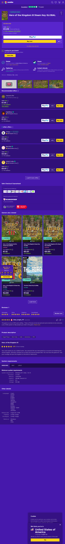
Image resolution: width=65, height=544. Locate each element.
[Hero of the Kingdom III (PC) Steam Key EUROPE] (12, 226)
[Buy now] (32, 37)
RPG (34, 337)
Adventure (27, 337)
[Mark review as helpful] (57, 320)
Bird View (15, 337)
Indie (21, 337)
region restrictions (13, 64)
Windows (13, 419)
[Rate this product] (7, 347)
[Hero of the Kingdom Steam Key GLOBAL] (32, 226)
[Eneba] (9, 2)
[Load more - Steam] (34, 62)
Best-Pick (8, 146)
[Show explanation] (17, 114)
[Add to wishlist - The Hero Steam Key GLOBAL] (39, 259)
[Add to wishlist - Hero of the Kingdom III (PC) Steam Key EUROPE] (19, 218)
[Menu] (2, 2)
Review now (58, 313)
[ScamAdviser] (10, 199)
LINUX (20, 365)
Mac (12, 420)
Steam (49, 63)
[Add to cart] (59, 41)
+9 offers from (33, 46)
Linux (12, 422)
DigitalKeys (9, 112)
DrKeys (8, 131)
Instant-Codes (10, 161)
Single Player (6, 337)
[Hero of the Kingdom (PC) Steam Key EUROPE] (53, 226)
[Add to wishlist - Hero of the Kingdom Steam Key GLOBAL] (39, 218)
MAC (13, 365)
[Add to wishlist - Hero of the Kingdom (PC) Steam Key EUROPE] (60, 218)
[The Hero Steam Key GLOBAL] (32, 267)
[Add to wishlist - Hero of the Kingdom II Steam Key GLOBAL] (19, 259)
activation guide (45, 64)
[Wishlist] (56, 2)
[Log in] (63, 2)
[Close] (60, 525)
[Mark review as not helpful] (60, 320)
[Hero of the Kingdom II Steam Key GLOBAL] (12, 294)
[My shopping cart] (59, 2)
